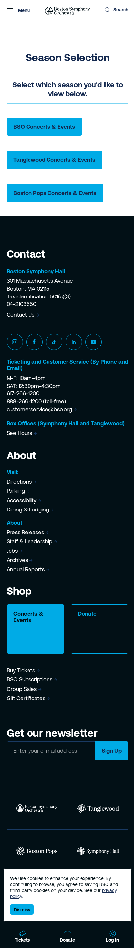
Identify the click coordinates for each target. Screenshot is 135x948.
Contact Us (20, 314)
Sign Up (112, 750)
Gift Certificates (26, 698)
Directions (19, 481)
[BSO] (37, 808)
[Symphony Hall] (98, 851)
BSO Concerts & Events (44, 126)
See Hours (19, 433)
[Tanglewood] (98, 808)
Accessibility (21, 500)
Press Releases (25, 532)
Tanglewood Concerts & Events (54, 159)
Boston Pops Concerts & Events (54, 193)
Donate (87, 613)
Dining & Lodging (28, 509)
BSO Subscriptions (29, 679)
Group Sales (22, 689)
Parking (16, 490)
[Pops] (37, 851)
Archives (17, 560)
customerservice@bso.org (39, 409)
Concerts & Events (28, 616)
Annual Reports (26, 569)
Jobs (12, 550)
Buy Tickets (21, 670)
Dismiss (22, 909)
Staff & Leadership (29, 541)
